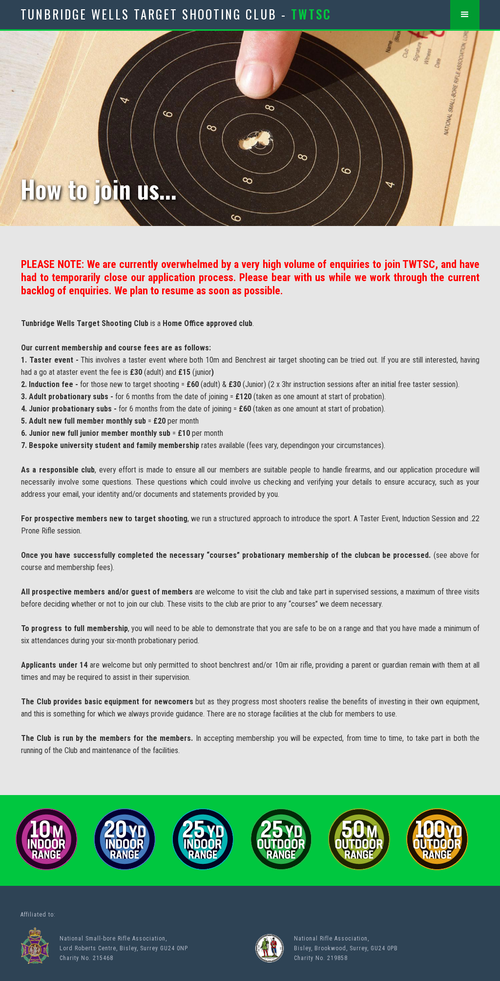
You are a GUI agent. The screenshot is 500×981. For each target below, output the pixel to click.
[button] (464, 14)
